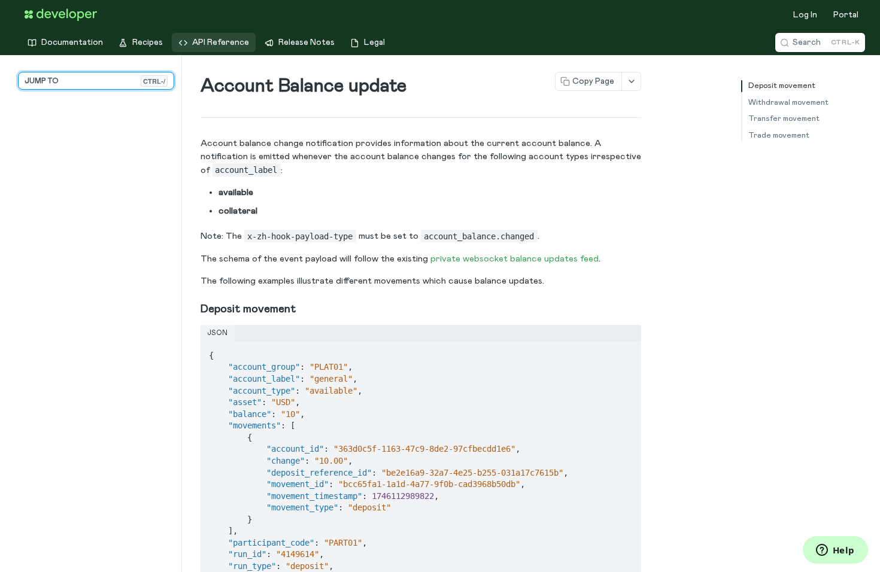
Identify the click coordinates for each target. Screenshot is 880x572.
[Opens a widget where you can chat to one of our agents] (835, 551)
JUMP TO (95, 81)
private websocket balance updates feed (514, 258)
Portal (845, 15)
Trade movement (778, 135)
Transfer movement (784, 119)
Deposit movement (781, 86)
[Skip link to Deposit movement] (192, 308)
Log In (805, 15)
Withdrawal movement (788, 103)
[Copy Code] (626, 352)
